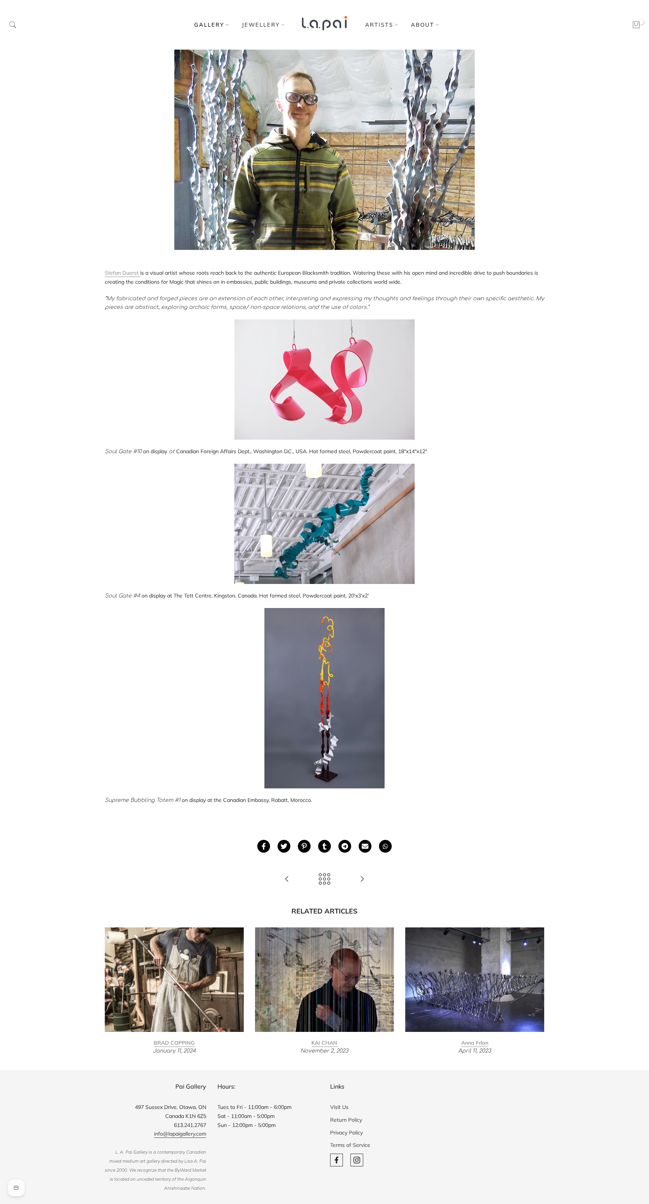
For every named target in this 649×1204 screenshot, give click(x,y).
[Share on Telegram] (344, 846)
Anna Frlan (474, 1042)
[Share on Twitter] (284, 846)
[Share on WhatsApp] (385, 846)
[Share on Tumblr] (324, 846)
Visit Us (339, 1107)
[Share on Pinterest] (304, 846)
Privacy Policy (346, 1132)
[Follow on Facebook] (336, 1160)
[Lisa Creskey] (362, 879)
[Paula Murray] (287, 879)
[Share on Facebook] (263, 846)
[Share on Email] (365, 846)
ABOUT (422, 24)
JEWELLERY (261, 24)
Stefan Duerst (122, 272)
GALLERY (209, 24)
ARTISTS (379, 24)
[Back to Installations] (324, 879)
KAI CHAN (324, 1042)
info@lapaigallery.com (180, 1133)
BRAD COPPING (174, 1042)
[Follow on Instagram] (356, 1160)
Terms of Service (350, 1145)
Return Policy (346, 1119)
